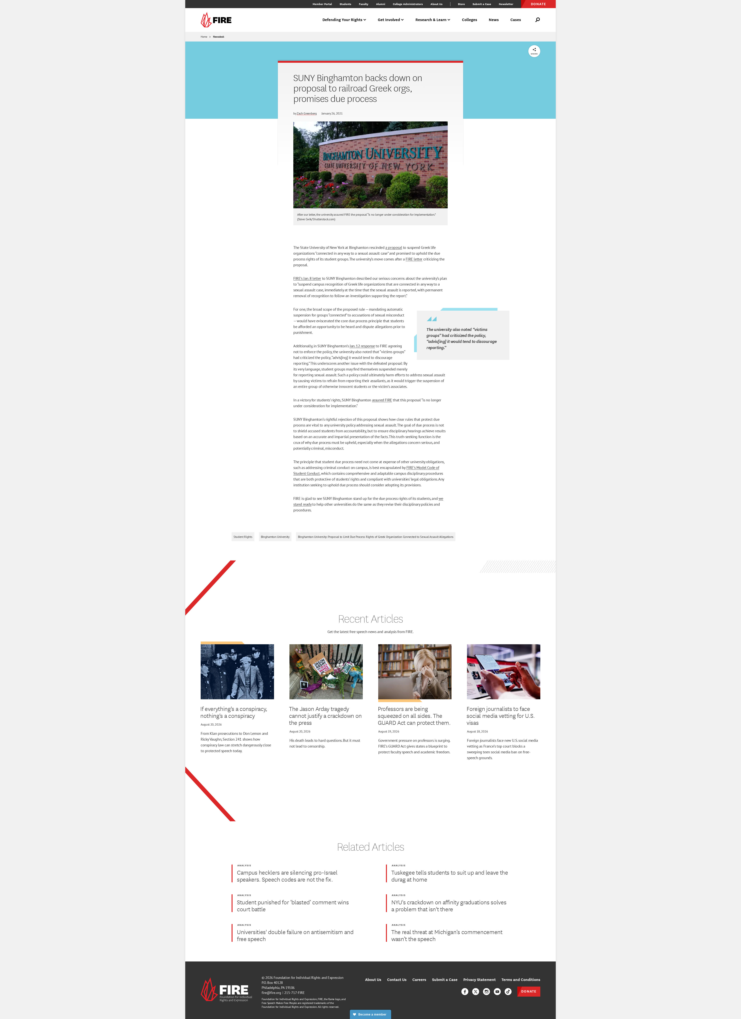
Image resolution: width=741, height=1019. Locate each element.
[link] (217, 20)
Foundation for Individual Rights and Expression (308, 977)
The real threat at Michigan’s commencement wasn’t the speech (446, 935)
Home (204, 36)
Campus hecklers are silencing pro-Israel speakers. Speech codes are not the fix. (287, 876)
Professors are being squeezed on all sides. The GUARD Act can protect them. (414, 715)
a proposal (393, 247)
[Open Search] (537, 19)
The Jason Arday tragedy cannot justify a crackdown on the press (325, 715)
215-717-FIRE (294, 992)
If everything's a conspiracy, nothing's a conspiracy (233, 712)
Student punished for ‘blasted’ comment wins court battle (293, 905)
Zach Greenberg (307, 113)
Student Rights (242, 537)
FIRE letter (414, 259)
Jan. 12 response (362, 345)
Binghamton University (275, 537)
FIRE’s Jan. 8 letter (307, 278)
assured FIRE (382, 400)
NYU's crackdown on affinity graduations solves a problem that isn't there (448, 905)
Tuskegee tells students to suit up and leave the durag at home (449, 876)
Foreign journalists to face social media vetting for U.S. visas (501, 715)
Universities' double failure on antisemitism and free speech (295, 935)
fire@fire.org (271, 992)
